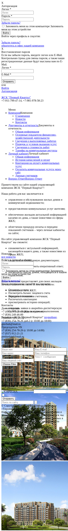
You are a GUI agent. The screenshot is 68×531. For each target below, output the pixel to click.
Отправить (8, 398)
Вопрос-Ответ (16, 178)
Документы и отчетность (23, 125)
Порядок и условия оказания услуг (36, 144)
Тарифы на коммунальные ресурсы (36, 150)
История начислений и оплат (32, 159)
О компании (22, 115)
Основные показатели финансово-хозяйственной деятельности (35, 136)
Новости (20, 119)
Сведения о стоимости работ (32, 147)
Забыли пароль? (10, 22)
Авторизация (9, 91)
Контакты (21, 122)
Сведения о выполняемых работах (35, 141)
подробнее (50, 317)
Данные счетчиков (26, 175)
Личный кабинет (18, 153)
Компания (14, 112)
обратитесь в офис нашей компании (22, 45)
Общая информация (27, 131)
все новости (8, 256)
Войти (5, 88)
